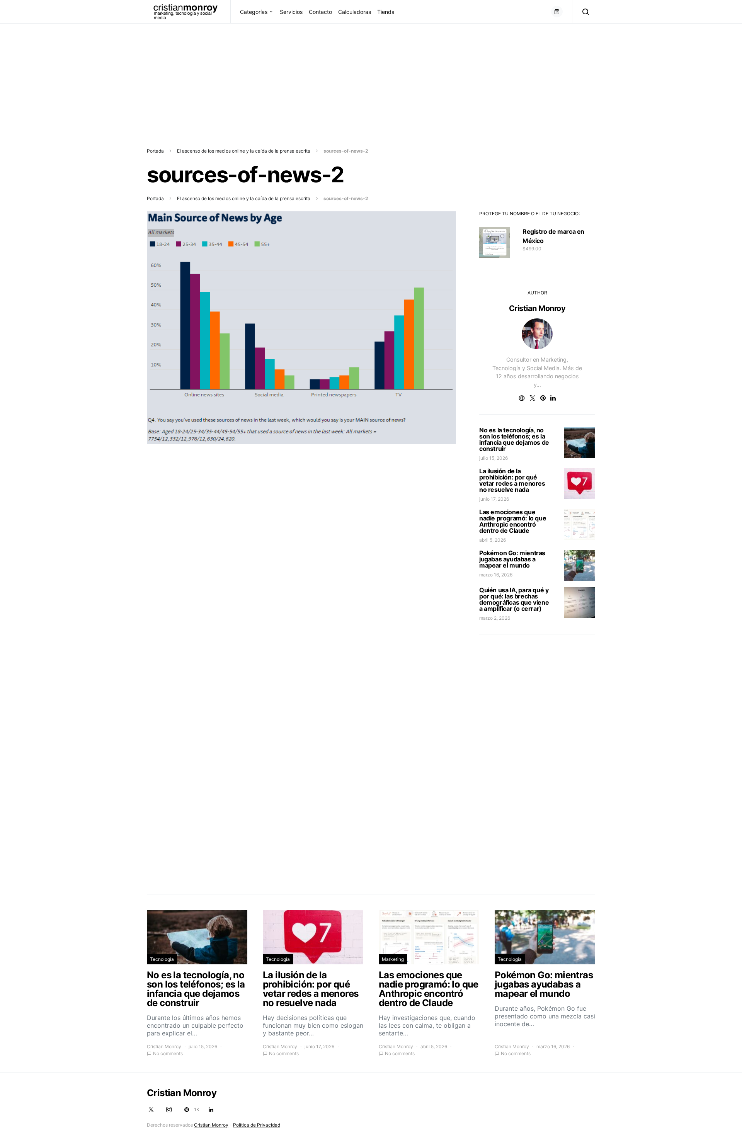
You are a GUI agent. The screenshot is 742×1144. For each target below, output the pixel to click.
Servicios (291, 11)
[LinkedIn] (211, 1109)
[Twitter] (151, 1109)
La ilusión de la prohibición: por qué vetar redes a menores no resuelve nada (512, 480)
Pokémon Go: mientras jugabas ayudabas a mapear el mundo (512, 559)
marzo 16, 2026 (495, 575)
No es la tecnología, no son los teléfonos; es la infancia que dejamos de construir (514, 439)
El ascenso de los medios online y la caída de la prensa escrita (243, 151)
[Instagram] (169, 1109)
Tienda (386, 11)
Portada (155, 151)
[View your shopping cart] (557, 11)
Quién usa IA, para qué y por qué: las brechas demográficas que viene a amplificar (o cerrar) (514, 599)
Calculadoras (354, 11)
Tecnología (162, 959)
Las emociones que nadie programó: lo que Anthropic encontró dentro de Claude (512, 521)
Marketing (393, 959)
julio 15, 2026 (493, 458)
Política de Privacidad (256, 1125)
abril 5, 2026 (492, 540)
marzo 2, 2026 (494, 618)
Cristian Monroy (537, 308)
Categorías (253, 11)
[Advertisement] (232, 78)
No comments (168, 1053)
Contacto (320, 11)
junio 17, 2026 (494, 499)
